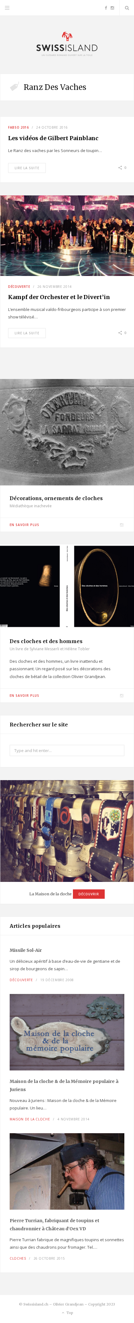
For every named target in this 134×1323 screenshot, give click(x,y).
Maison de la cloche (30, 1119)
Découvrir (89, 894)
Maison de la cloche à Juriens (64, 1085)
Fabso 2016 (18, 127)
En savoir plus (24, 525)
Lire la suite (27, 168)
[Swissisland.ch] (67, 44)
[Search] (127, 8)
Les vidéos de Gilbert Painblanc (53, 138)
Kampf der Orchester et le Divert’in (59, 297)
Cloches (18, 1258)
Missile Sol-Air (26, 950)
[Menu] (7, 8)
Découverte (19, 286)
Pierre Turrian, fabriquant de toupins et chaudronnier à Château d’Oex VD (54, 1225)
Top (69, 1313)
